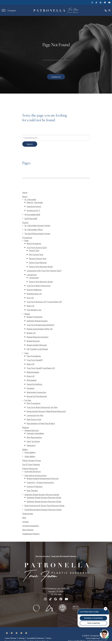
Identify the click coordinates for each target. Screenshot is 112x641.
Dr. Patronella (30, 199)
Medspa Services (31, 430)
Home (24, 192)
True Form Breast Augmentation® (41, 324)
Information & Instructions (35, 475)
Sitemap (22, 638)
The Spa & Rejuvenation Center (37, 233)
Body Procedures (34, 243)
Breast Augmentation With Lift (39, 328)
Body (26, 240)
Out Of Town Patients (31, 464)
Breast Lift (31, 332)
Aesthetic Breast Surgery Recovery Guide (41, 494)
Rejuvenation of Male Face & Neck (41, 423)
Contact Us (56, 76)
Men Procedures (33, 403)
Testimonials (27, 513)
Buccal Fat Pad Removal (37, 396)
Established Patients (30, 533)
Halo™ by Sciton (33, 441)
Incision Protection (35, 486)
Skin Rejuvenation (34, 437)
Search (30, 144)
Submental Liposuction (36, 392)
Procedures (27, 237)
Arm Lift (30, 297)
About (24, 196)
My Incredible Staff (32, 214)
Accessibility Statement (36, 638)
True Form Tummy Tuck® (37, 247)
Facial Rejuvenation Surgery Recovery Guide (42, 509)
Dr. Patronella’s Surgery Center (37, 225)
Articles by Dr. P (33, 210)
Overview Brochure (32, 471)
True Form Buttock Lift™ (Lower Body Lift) (44, 301)
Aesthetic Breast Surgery (37, 320)
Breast (27, 313)
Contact (25, 521)
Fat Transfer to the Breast (37, 349)
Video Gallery (29, 456)
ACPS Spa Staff (30, 218)
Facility (25, 222)
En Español (12, 10)
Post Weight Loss (34, 309)
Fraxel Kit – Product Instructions (40, 482)
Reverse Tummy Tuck (37, 258)
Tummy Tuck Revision (38, 262)
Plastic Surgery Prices (31, 460)
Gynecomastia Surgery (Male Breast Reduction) (46, 411)
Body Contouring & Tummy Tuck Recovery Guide (44, 505)
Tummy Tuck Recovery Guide (41, 266)
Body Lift (30, 305)
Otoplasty (30, 388)
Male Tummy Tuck (34, 419)
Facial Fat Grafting (34, 384)
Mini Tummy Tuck (36, 254)
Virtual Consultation (30, 525)
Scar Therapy (32, 490)
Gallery (25, 449)
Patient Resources (30, 468)
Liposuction (32, 274)
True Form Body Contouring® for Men (42, 407)
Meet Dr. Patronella (35, 202)
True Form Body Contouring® (39, 285)
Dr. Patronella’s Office (33, 229)
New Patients (27, 529)
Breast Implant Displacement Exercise (43, 478)
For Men (27, 400)
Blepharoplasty (33, 372)
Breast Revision (33, 341)
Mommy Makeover (34, 289)
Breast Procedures (34, 316)
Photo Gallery (29, 452)
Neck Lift (30, 364)
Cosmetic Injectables (35, 433)
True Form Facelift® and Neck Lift (41, 368)
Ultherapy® (31, 445)
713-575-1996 (56, 594)
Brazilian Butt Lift (34, 293)
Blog (24, 517)
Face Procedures (34, 356)
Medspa (25, 427)
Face (26, 353)
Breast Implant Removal (37, 345)
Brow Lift (30, 376)
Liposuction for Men (35, 415)
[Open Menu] (3, 10)
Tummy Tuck (34, 250)
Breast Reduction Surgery (37, 336)
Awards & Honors (34, 206)
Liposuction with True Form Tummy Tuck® (44, 270)
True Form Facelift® (35, 360)
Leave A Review (11, 638)
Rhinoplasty (32, 380)
